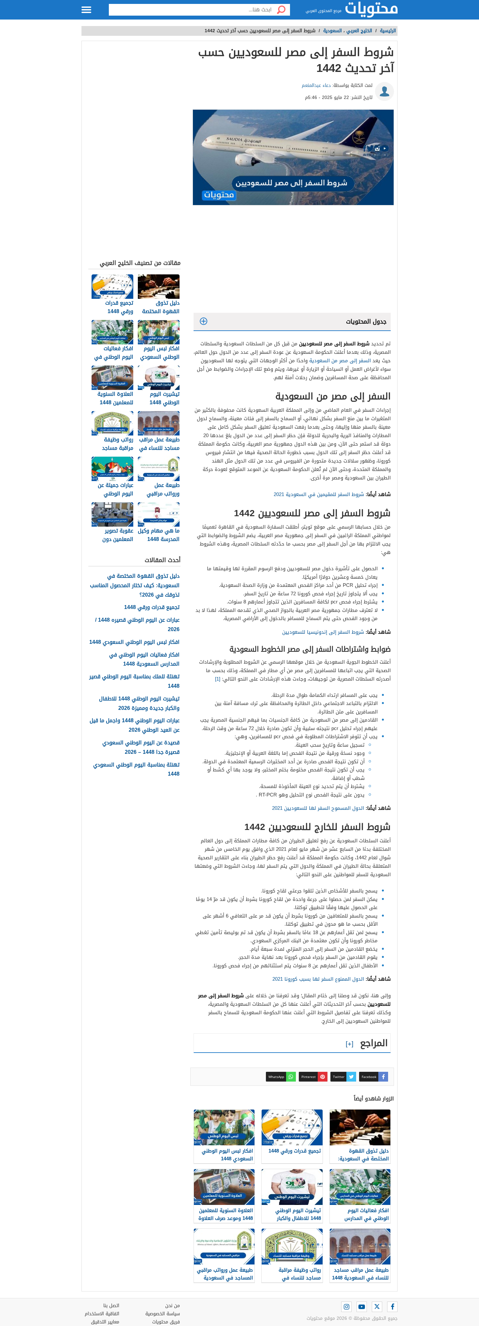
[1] (217, 679)
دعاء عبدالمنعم (316, 85)
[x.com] (377, 1307)
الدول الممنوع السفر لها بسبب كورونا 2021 (318, 979)
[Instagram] (346, 1307)
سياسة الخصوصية (162, 1314)
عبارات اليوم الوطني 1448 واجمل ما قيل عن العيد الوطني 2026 (135, 725)
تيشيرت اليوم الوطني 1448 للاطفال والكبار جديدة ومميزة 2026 (139, 703)
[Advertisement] (292, 260)
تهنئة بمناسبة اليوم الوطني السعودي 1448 (136, 769)
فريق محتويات (166, 1322)
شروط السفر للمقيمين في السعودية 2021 (319, 494)
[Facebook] (392, 1307)
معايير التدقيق (105, 1322)
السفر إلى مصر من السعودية (340, 360)
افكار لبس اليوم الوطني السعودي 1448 (134, 642)
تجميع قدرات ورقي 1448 (152, 607)
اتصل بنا (111, 1306)
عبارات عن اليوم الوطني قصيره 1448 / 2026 (137, 624)
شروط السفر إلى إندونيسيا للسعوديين (323, 632)
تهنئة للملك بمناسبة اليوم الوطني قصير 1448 (134, 681)
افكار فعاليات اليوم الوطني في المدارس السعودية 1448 (144, 659)
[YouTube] (361, 1307)
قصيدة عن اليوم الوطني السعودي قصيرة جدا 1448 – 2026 (141, 747)
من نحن (172, 1306)
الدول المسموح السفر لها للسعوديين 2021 (318, 808)
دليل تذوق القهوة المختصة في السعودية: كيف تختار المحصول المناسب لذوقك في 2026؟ (135, 586)
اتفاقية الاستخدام (102, 1314)
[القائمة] (86, 10)
